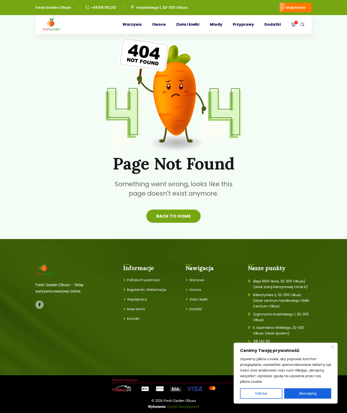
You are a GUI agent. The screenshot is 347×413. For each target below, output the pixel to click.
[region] (286, 373)
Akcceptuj (307, 393)
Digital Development (183, 407)
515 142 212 (262, 341)
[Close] (332, 347)
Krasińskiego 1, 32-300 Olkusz (162, 7)
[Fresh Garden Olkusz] (51, 24)
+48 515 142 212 (103, 7)
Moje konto (295, 7)
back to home (173, 216)
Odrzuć (261, 393)
